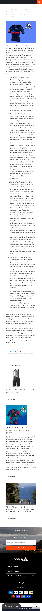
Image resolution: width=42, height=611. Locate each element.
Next (33, 5)
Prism (23, 588)
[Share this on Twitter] (10, 351)
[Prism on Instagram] (22, 583)
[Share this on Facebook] (15, 351)
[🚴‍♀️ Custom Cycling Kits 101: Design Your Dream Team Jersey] (16, 425)
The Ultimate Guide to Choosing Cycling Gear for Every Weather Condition (20, 509)
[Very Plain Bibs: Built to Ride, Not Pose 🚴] (16, 387)
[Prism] (21, 2)
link (11, 308)
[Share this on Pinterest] (21, 351)
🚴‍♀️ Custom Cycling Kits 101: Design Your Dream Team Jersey (20, 430)
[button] (21, 609)
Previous (27, 5)
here (23, 294)
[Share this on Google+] (26, 351)
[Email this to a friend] (31, 351)
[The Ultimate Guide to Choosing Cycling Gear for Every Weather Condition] (21, 504)
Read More (12, 399)
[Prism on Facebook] (19, 583)
